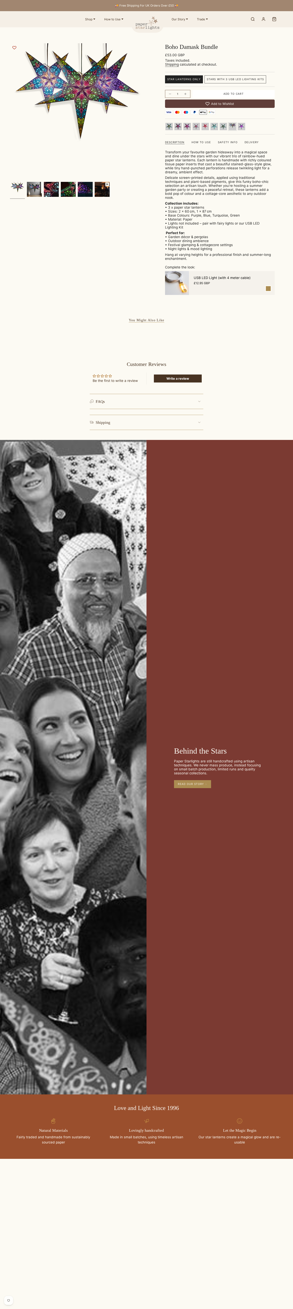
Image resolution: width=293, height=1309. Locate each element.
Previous (10, 112)
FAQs (100, 401)
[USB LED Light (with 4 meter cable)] (177, 283)
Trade (201, 19)
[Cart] (274, 19)
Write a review (177, 378)
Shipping (172, 64)
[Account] (263, 19)
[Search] (253, 19)
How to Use (112, 19)
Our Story (178, 19)
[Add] (268, 288)
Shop (88, 19)
